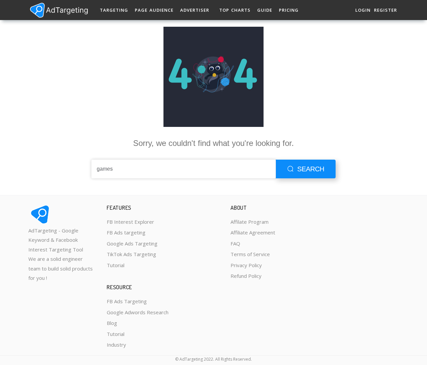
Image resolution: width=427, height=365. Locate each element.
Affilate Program (250, 221)
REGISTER (385, 10)
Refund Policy (246, 275)
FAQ (235, 243)
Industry (116, 344)
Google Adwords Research (137, 312)
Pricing (289, 10)
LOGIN (363, 10)
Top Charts (235, 10)
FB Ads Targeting (127, 301)
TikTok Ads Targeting (131, 254)
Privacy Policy (246, 265)
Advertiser (194, 10)
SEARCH (310, 169)
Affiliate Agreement (253, 232)
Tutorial (115, 265)
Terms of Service (250, 254)
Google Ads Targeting (132, 243)
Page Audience (154, 10)
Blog (112, 323)
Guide (264, 10)
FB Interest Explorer (130, 221)
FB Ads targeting (126, 232)
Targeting (114, 10)
